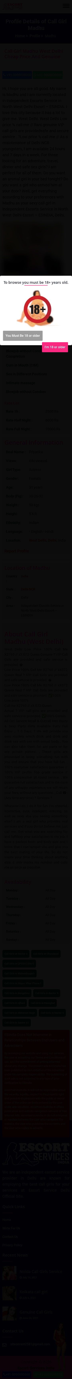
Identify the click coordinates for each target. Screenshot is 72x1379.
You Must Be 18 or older (23, 336)
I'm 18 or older (55, 347)
